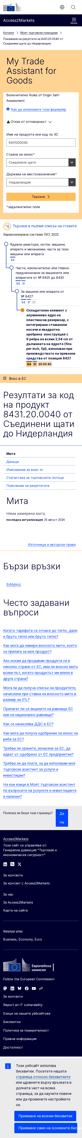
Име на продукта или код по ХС (32, 134)
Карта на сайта (15, 910)
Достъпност (13, 1047)
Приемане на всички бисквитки (45, 1116)
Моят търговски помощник (39, 32)
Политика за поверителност (26, 1030)
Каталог (8, 32)
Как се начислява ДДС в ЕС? (28, 724)
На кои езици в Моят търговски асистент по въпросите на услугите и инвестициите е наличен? (39, 790)
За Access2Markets (18, 902)
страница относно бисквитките (43, 1077)
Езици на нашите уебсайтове (26, 1013)
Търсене (73, 7)
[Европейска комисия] (12, 6)
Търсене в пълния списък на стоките (45, 226)
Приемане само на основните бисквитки (47, 1128)
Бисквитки (11, 1022)
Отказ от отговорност (29, 122)
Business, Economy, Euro (22, 939)
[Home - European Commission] (32, 965)
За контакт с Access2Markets (26, 883)
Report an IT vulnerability (23, 1005)
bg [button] (62, 7)
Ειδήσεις (13, 584)
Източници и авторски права (52, 545)
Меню (74, 23)
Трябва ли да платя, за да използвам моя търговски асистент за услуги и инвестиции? (39, 769)
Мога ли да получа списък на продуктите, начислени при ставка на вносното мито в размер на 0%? (39, 694)
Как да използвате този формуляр (38, 109)
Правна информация (19, 1039)
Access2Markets (15, 839)
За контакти (13, 996)
